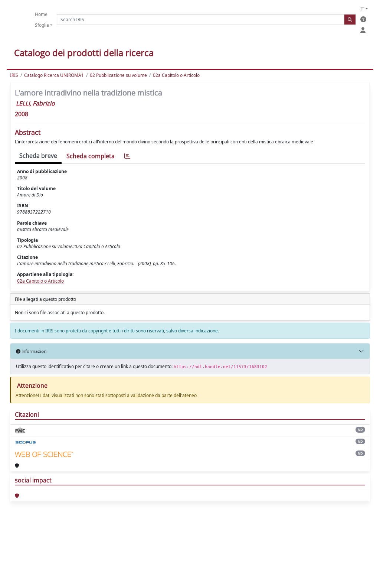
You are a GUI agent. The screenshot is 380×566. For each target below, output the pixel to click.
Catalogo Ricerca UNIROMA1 (54, 75)
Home (41, 14)
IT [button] (362, 9)
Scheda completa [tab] (90, 156)
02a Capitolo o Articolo (176, 75)
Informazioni (34, 351)
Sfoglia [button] (42, 25)
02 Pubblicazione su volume (118, 75)
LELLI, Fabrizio (35, 103)
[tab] (127, 156)
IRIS (14, 75)
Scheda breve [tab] (38, 156)
